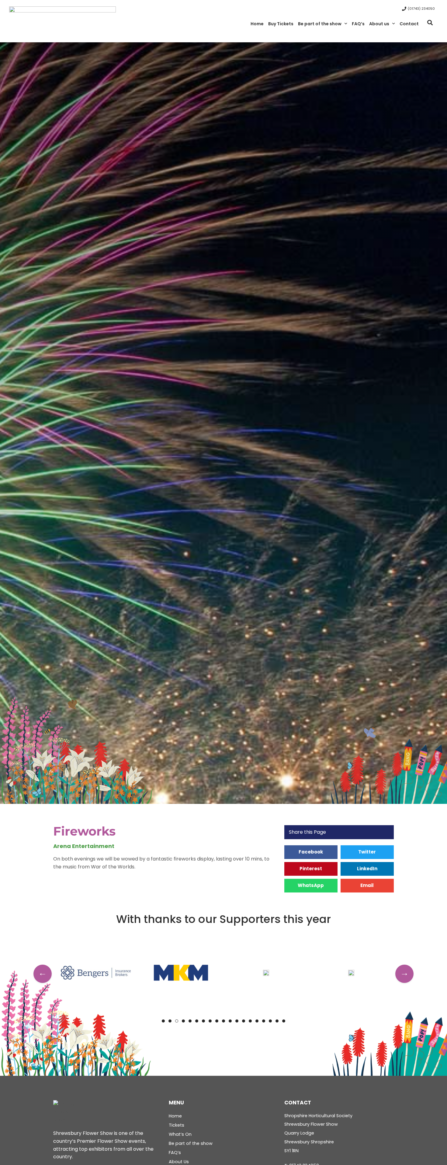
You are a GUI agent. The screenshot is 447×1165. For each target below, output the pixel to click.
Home (257, 24)
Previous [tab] (42, 974)
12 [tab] (236, 1020)
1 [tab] (163, 1020)
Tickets (176, 1125)
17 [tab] (270, 1020)
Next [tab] (404, 974)
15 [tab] (256, 1020)
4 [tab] (183, 1020)
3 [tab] (176, 1020)
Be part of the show (319, 24)
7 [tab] (203, 1020)
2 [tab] (170, 1020)
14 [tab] (250, 1020)
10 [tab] (223, 1020)
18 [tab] (277, 1020)
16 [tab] (263, 1020)
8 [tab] (210, 1020)
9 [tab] (216, 1020)
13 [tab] (243, 1020)
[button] (430, 23)
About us (379, 24)
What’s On (180, 1134)
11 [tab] (230, 1020)
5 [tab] (190, 1020)
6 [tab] (196, 1020)
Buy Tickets (280, 24)
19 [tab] (283, 1020)
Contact (409, 24)
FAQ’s (358, 24)
